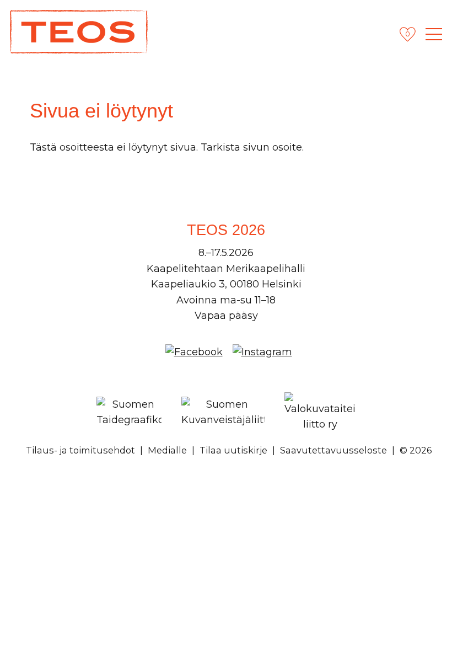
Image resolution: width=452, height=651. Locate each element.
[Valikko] (434, 34)
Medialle (167, 450)
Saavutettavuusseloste (333, 450)
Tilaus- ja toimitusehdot (80, 450)
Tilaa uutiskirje (233, 450)
